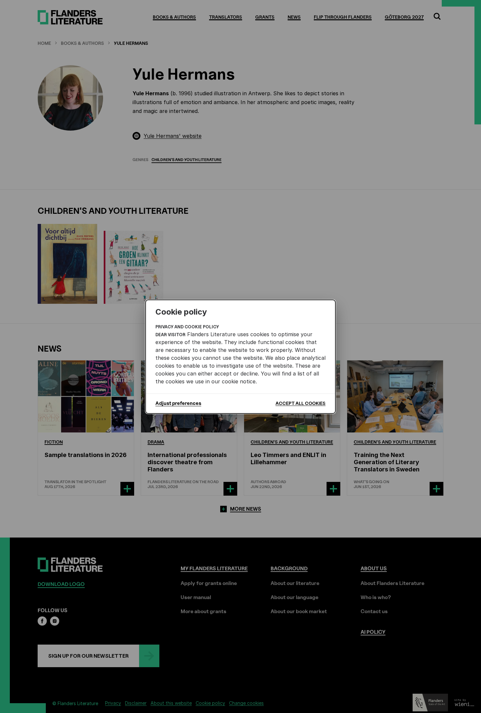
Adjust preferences (178, 403)
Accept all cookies (301, 403)
